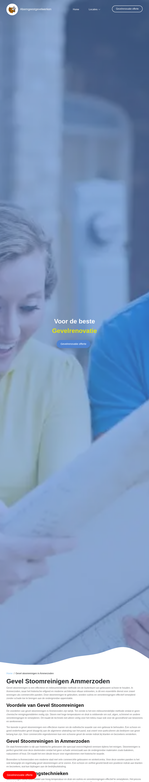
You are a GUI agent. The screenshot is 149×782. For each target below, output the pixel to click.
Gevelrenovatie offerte (127, 9)
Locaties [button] (93, 9)
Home (76, 9)
